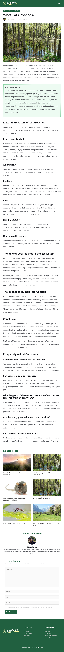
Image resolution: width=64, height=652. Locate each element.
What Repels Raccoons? (41, 498)
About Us (47, 631)
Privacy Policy (48, 638)
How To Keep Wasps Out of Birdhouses (13, 474)
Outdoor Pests (8, 11)
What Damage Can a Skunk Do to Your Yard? (45, 474)
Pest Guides (27, 635)
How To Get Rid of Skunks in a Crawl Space (46, 524)
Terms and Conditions (51, 635)
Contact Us (48, 633)
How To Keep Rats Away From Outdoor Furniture (14, 499)
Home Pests (27, 631)
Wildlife (17, 11)
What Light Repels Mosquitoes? (14, 523)
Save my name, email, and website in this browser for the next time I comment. (29, 608)
